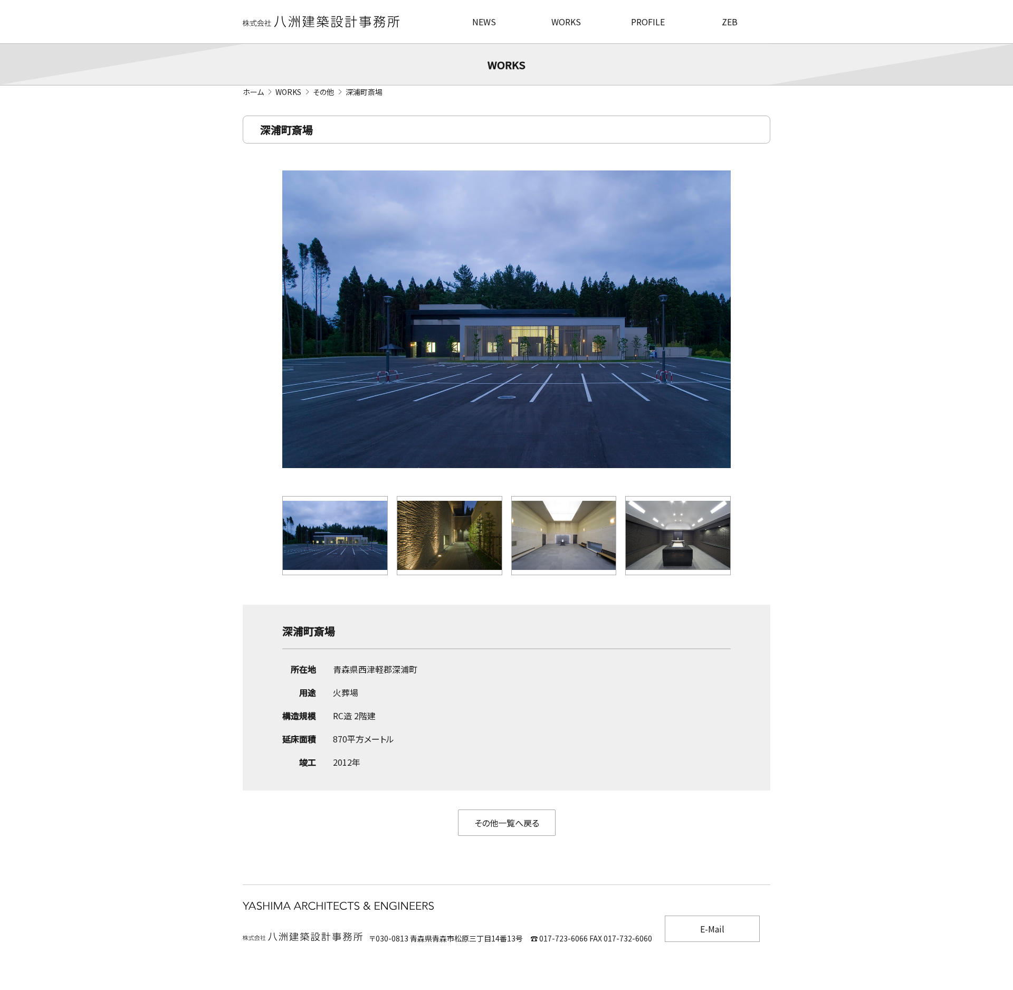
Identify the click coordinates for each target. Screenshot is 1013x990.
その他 (323, 92)
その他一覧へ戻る (506, 822)
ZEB (730, 21)
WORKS (566, 21)
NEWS (484, 21)
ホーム (253, 92)
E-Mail (712, 928)
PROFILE (648, 21)
